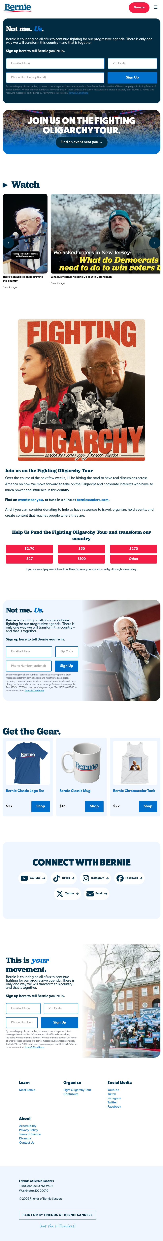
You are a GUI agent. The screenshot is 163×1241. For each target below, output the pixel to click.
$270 (133, 549)
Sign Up (132, 78)
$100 (82, 559)
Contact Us (26, 1142)
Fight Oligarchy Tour (77, 1090)
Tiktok (112, 1094)
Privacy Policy (28, 1130)
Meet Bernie (27, 1090)
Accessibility (27, 1126)
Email (99, 893)
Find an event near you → (82, 142)
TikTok (66, 878)
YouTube (35, 878)
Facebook (131, 878)
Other (133, 559)
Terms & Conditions (78, 93)
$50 (81, 549)
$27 (29, 559)
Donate (139, 7)
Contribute (70, 1094)
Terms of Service (30, 1134)
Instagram (97, 878)
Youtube (113, 1090)
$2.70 (29, 549)
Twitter (69, 893)
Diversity (25, 1138)
